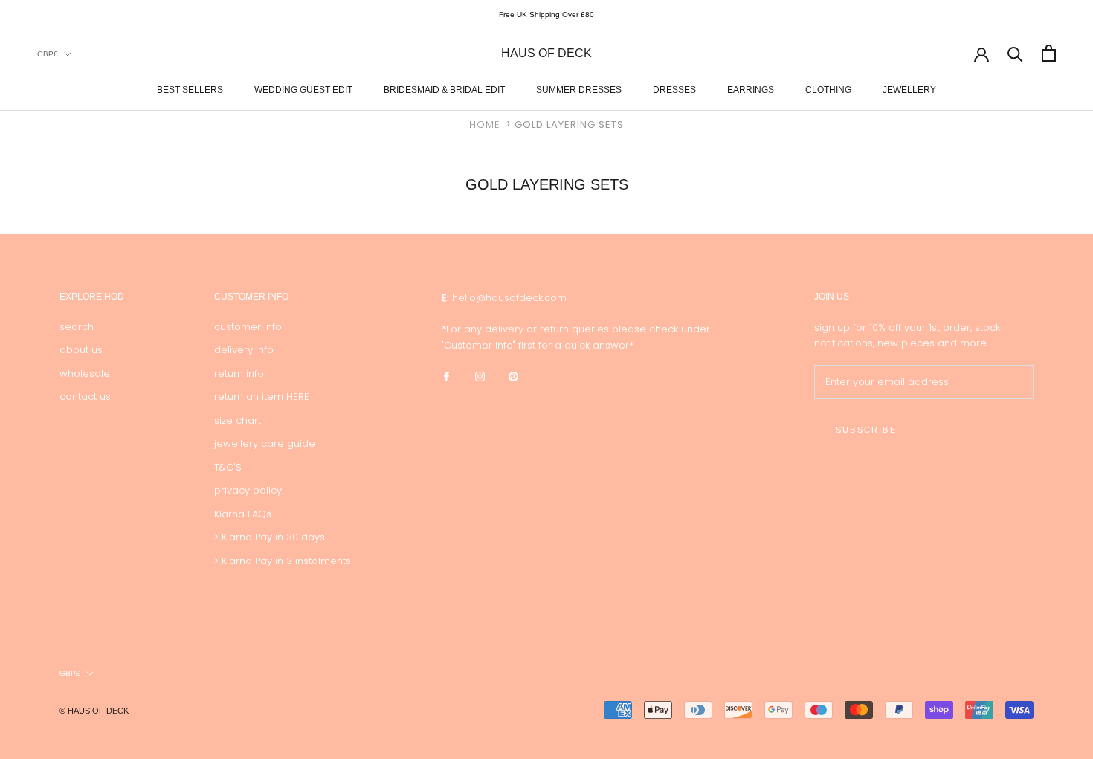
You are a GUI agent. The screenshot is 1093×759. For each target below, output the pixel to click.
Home (484, 124)
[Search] (1015, 53)
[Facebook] (446, 376)
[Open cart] (1049, 53)
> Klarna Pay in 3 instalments (282, 561)
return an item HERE (261, 397)
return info (239, 373)
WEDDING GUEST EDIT (303, 89)
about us (81, 350)
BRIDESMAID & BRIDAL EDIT (444, 89)
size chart (237, 420)
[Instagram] (480, 376)
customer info (248, 327)
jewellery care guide (264, 443)
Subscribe (866, 429)
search (76, 327)
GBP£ (47, 53)
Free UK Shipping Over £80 (546, 14)
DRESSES (674, 89)
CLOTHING (828, 89)
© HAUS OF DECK (94, 710)
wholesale (84, 373)
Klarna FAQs (242, 514)
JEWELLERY (909, 89)
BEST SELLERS (190, 89)
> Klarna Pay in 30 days (269, 537)
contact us (85, 397)
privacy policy (248, 490)
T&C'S (228, 467)
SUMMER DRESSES (579, 89)
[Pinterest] (513, 376)
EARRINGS (750, 89)
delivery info (244, 350)
